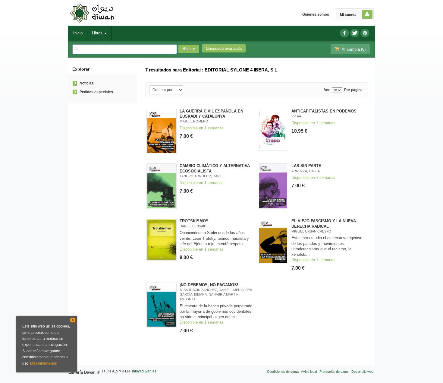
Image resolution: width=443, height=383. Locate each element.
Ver (327, 90)
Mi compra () (353, 49)
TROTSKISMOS (194, 221)
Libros (98, 33)
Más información (43, 363)
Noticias (87, 83)
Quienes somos (315, 14)
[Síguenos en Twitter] (354, 33)
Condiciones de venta (283, 371)
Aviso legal (309, 371)
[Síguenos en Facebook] (344, 33)
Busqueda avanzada (224, 48)
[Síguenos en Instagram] (364, 33)
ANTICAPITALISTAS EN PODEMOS (324, 111)
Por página (353, 90)
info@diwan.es (144, 371)
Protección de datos (334, 371)
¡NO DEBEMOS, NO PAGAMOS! (209, 285)
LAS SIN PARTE (306, 165)
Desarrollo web (362, 371)
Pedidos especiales (96, 92)
